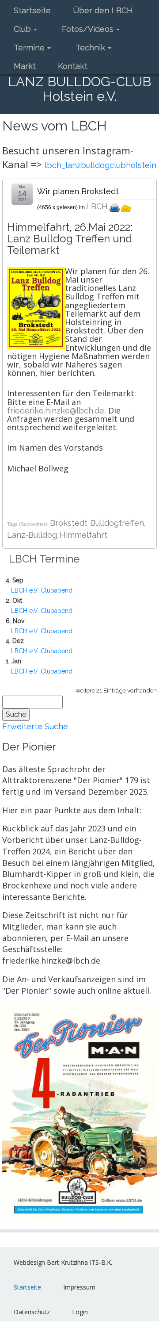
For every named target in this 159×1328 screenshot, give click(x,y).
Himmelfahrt (83, 535)
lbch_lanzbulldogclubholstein (100, 165)
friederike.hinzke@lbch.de (55, 410)
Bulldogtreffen (117, 523)
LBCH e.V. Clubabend (41, 590)
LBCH (97, 206)
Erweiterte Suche (35, 726)
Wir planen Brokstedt (78, 191)
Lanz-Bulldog (32, 535)
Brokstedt (68, 523)
